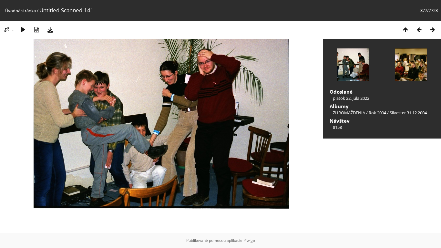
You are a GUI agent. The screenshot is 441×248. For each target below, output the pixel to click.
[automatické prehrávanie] (23, 29)
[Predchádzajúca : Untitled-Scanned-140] (419, 29)
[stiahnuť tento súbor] (50, 29)
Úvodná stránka (20, 11)
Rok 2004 (377, 113)
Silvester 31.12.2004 (408, 113)
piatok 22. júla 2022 (351, 98)
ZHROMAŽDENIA (349, 113)
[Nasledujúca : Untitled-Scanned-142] (432, 29)
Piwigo (249, 240)
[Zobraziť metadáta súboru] (36, 29)
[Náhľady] (405, 29)
